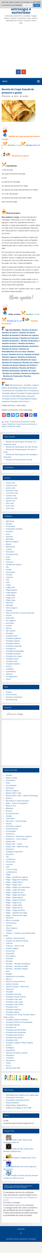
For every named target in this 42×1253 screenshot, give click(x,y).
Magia (8, 875)
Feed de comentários (14, 697)
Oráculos (9, 943)
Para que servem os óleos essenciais (20, 613)
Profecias (9, 959)
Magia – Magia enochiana (15, 900)
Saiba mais (28, 5)
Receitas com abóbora (11, 360)
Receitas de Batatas (10, 368)
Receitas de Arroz (16, 354)
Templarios (10, 1055)
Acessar (9, 692)
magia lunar (10, 598)
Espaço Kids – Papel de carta (17, 847)
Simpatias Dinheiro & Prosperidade (15, 399)
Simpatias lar (11, 649)
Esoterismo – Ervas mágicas (16, 839)
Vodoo (8, 1063)
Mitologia (9, 605)
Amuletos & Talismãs (10, 396)
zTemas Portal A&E (13, 1068)
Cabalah (9, 816)
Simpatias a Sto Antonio (20, 401)
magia (8, 585)
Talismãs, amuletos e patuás (16, 1053)
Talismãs (9, 674)
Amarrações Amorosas (14, 1098)
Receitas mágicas (9, 357)
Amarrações (33, 391)
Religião (9, 974)
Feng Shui (10, 854)
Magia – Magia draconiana (16, 895)
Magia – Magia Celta (13, 885)
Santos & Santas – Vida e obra (17, 987)
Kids (7, 580)
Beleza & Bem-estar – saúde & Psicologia (22, 796)
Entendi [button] (37, 5)
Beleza (8, 544)
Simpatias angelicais (13, 1009)
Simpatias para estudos (15, 1035)
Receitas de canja (28, 360)
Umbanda (9, 1058)
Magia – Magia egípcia (14, 897)
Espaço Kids (10, 842)
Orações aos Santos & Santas (17, 941)
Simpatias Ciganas (13, 641)
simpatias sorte (11, 661)
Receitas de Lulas (28, 371)
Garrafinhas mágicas (13, 565)
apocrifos (9, 537)
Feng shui (9, 562)
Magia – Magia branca (14, 882)
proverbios (10, 623)
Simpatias (9, 633)
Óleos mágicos (11, 928)
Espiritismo (10, 849)
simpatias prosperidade (15, 651)
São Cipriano (10, 631)
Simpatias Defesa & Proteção (17, 1020)
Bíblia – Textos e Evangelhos (17, 803)
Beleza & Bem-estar (13, 793)
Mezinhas (13, 385)
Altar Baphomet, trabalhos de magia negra (22, 1095)
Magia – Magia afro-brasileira (17, 880)
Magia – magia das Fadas (15, 890)
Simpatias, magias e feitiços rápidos (19, 1043)
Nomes (9, 926)
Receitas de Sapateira (11, 335)
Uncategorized (11, 677)
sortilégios (10, 669)
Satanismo (10, 989)
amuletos (9, 531)
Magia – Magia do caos (14, 892)
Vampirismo (10, 1060)
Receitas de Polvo (9, 343)
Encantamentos (8, 391)
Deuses (9, 824)
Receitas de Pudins (26, 343)
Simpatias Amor (22, 391)
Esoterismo (10, 834)
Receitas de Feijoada (30, 373)
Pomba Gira (10, 951)
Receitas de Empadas (11, 371)
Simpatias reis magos (14, 656)
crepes (4, 424)
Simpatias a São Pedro (14, 1004)
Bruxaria (9, 811)
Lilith (8, 582)
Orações (9, 610)
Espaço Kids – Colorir (14, 844)
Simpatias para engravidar (16, 1032)
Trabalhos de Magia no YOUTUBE (18, 1108)
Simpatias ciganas (9, 393)
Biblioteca (9, 808)
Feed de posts (11, 695)
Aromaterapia (11, 785)
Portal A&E (10, 618)
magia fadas (10, 595)
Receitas (11, 145)
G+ (21, 1233)
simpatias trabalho (13, 664)
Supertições (10, 1050)
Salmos (9, 628)
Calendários (10, 818)
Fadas (8, 559)
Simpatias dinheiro (13, 643)
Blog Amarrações (12, 1103)
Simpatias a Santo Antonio (16, 997)
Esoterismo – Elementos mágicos (19, 836)
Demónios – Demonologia (16, 821)
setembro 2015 (11, 498)
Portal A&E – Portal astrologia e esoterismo (21, 9)
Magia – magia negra (14, 905)
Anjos (20, 385)
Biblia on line (11, 806)
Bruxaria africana (12, 813)
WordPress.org (11, 700)
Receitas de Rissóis (27, 368)
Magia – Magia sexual (14, 908)
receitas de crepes (13, 426)
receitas (25, 96)
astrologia (9, 539)
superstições (11, 672)
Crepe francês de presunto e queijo (22, 422)
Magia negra (10, 600)
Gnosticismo (10, 859)
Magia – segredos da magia (16, 913)
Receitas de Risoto (29, 330)
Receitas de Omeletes (11, 373)
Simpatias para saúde (14, 1038)
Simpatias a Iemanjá (26, 396)
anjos (8, 534)
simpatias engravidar (14, 646)
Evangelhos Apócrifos (14, 852)
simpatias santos (12, 659)
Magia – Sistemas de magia (16, 915)
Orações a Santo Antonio (15, 938)
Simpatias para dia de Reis (16, 1030)
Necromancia (11, 923)
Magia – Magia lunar (13, 903)
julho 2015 (10, 503)
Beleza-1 (9, 798)
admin (16, 96)
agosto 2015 (10, 501)
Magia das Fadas (20, 388)
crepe (6, 422)
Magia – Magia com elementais (18, 887)
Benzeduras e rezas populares (17, 801)
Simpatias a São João (14, 999)
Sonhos (9, 666)
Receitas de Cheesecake (13, 376)
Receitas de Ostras (26, 333)
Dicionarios (10, 552)
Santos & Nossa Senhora (15, 981)
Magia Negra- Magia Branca (16, 1105)
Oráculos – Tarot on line (15, 946)
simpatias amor (11, 636)
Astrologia (10, 788)
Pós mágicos (11, 621)
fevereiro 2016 (11, 485)
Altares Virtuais (11, 778)
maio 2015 (10, 508)
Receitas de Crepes (20, 156)
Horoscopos (31, 388)
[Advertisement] (21, 47)
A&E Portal (10, 521)
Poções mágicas (12, 948)
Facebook (21, 1229)
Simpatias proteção (13, 654)
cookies (9, 549)
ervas (8, 557)
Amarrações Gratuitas (14, 529)
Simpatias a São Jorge (14, 1002)
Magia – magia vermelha (15, 910)
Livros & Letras (11, 869)
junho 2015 (10, 506)
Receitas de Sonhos (30, 346)
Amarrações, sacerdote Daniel (17, 1100)
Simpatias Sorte (12, 1040)
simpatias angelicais (13, 638)
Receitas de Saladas (10, 341)
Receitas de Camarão (29, 338)
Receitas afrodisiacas (26, 357)
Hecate (8, 570)
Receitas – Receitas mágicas (17, 969)
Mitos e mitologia (12, 920)
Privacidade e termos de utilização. (18, 1205)
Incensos (9, 577)
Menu (4, 81)
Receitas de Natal (32, 354)
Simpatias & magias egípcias (28, 393)
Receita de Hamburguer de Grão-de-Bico (22, 447)
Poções (9, 615)
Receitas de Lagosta (29, 335)
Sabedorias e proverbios (15, 976)
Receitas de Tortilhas (27, 365)
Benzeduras (10, 547)
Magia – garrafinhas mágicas (17, 877)
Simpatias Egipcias (13, 1025)
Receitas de (13, 352)
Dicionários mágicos (13, 826)
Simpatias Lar (11, 1027)
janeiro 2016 (10, 488)
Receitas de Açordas (10, 338)
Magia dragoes (11, 590)
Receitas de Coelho (30, 363)
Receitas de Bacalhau (29, 341)
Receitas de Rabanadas (11, 346)
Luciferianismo (11, 872)
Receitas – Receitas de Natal (17, 966)
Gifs (7, 567)
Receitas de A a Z (33, 145)
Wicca (8, 679)
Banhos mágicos (12, 542)
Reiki (8, 971)
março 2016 (10, 483)
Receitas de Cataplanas (11, 363)
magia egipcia (11, 593)
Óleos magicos (11, 608)
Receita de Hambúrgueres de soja (19, 460)
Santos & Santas (12, 984)
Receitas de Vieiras (10, 333)
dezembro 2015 (12, 491)
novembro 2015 (12, 493)
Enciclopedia (11, 831)
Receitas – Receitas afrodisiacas (18, 964)
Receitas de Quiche (10, 365)
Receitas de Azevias (10, 349)
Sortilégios (10, 1048)
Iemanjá (9, 575)
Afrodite (9, 524)
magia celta (10, 587)
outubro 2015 (11, 496)
